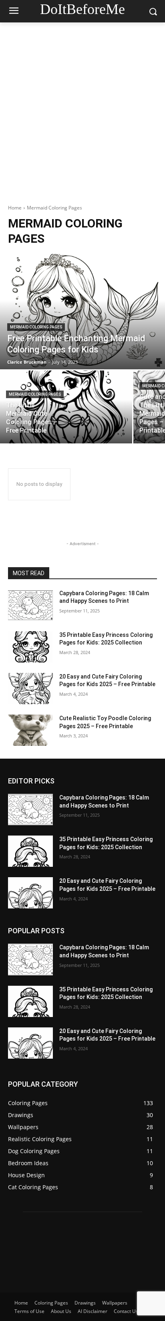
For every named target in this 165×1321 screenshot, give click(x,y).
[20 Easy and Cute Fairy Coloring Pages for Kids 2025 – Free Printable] (30, 688)
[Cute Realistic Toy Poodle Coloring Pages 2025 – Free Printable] (30, 730)
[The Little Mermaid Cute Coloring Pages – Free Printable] (66, 407)
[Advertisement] (82, 108)
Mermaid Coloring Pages (36, 327)
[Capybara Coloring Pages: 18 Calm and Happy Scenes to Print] (30, 605)
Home (15, 207)
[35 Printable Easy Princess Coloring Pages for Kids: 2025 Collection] (30, 647)
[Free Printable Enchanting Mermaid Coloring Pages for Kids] (82, 311)
